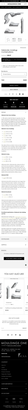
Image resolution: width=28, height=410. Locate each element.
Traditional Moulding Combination (13, 308)
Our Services (4, 369)
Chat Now (5, 106)
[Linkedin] (20, 335)
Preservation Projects (6, 374)
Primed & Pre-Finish (5, 371)
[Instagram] (8, 335)
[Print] (22, 94)
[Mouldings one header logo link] (14, 4)
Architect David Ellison (6, 376)
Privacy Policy (8, 407)
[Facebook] (9, 94)
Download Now (23, 1)
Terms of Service (15, 407)
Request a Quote (14, 85)
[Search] (4, 4)
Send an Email (22, 106)
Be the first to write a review (14, 258)
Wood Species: (4, 71)
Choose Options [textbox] (7, 74)
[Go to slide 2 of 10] (25, 39)
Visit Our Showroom (5, 356)
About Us (3, 365)
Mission (3, 367)
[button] (14, 258)
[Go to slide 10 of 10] (2, 39)
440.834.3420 (13, 106)
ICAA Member (4, 378)
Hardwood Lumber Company (14, 345)
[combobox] (14, 74)
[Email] (19, 94)
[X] (16, 94)
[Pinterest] (13, 94)
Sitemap (22, 407)
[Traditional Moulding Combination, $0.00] (14, 290)
